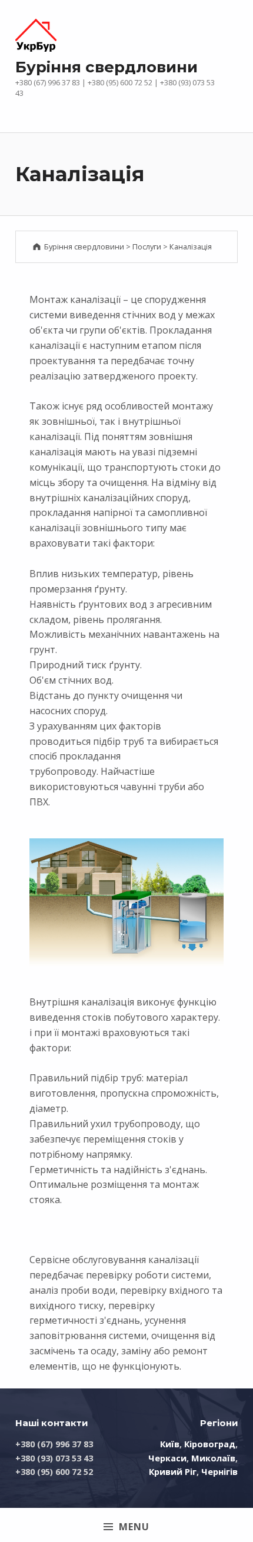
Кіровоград (209, 1444)
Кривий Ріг (173, 1471)
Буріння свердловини (106, 67)
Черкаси (167, 1458)
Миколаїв (213, 1458)
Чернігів (219, 1471)
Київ (169, 1444)
